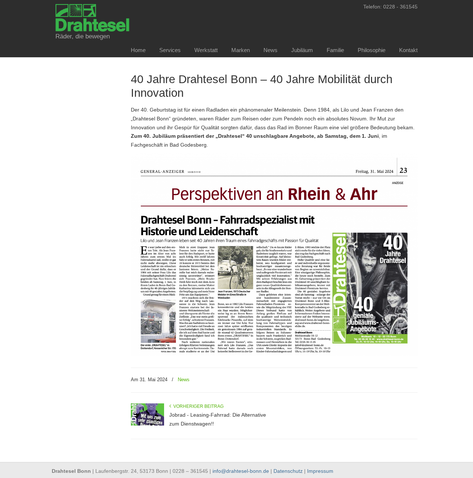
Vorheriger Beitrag (197, 406)
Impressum (320, 471)
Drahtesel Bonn (92, 17)
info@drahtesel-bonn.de (240, 471)
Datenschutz (288, 471)
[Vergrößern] (408, 163)
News (184, 379)
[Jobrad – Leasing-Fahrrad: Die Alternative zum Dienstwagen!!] (147, 424)
